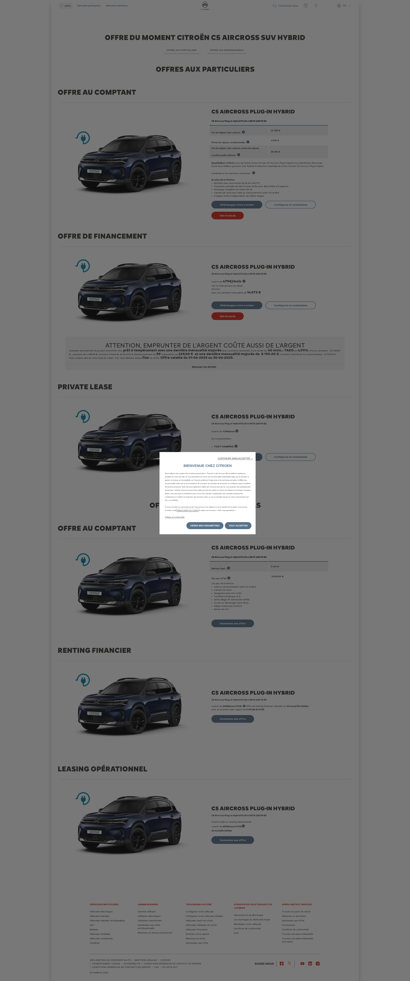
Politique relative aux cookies (187, 510)
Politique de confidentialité (174, 517)
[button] (235, 458)
